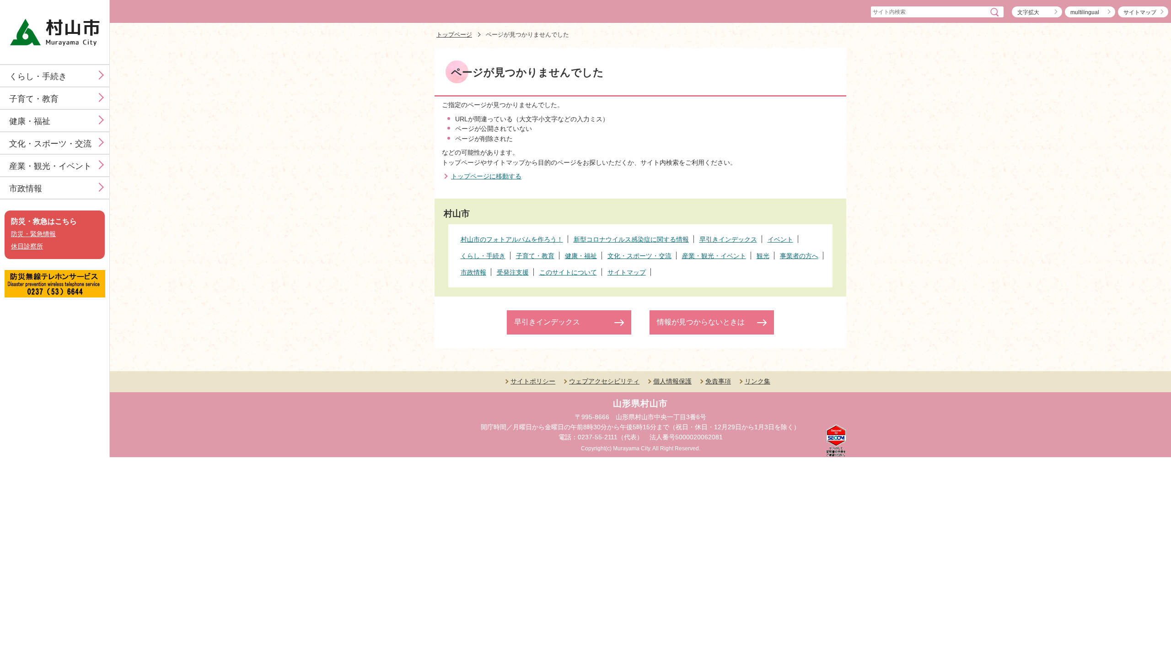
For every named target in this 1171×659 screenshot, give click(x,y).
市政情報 (25, 188)
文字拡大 (1028, 12)
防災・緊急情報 (33, 234)
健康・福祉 (29, 121)
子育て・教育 (34, 98)
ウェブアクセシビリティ (604, 381)
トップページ (454, 34)
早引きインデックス (547, 322)
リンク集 (757, 381)
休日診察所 (27, 246)
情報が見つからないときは (701, 322)
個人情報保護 (672, 381)
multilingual (1084, 12)
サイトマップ (1139, 12)
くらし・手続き (38, 76)
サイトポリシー (532, 381)
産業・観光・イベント (50, 166)
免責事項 (718, 381)
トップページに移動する (486, 176)
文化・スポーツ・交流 (50, 143)
